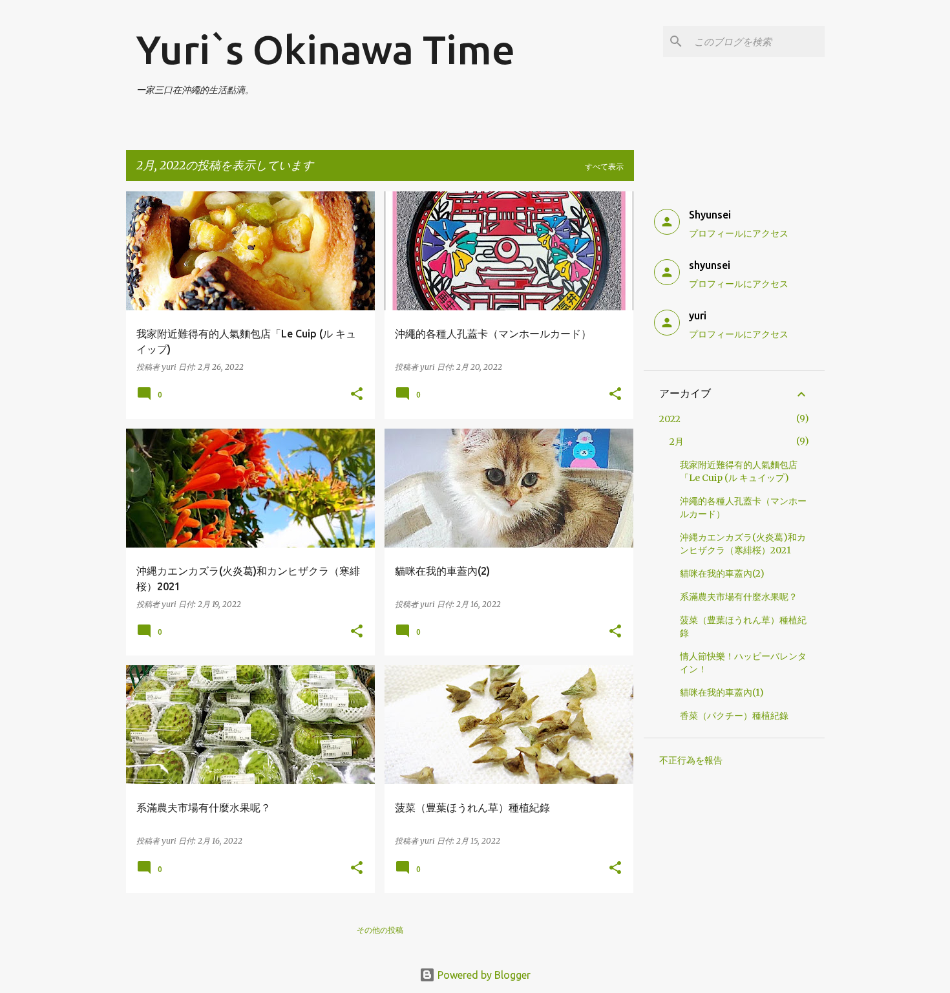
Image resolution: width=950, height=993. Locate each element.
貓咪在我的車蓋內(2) (722, 573)
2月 (677, 441)
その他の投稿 (380, 930)
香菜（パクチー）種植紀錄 (734, 715)
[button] (356, 394)
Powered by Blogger (483, 975)
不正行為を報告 (691, 760)
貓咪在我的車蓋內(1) (722, 692)
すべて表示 (604, 166)
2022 (670, 419)
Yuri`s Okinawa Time (325, 49)
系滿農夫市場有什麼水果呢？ (738, 597)
